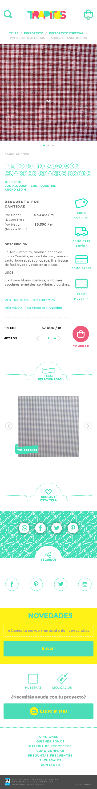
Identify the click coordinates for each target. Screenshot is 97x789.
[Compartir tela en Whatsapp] (24, 528)
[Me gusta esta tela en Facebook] (40, 528)
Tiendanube (84, 785)
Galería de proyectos (50, 746)
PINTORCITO (33, 33)
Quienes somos (50, 741)
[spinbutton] (48, 338)
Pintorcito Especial (66, 33)
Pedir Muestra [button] (81, 296)
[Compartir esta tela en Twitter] (56, 528)
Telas (13, 33)
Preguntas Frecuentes (50, 755)
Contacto (50, 765)
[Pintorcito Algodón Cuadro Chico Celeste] (48, 434)
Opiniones (48, 736)
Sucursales (50, 760)
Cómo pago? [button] (81, 268)
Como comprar (50, 751)
